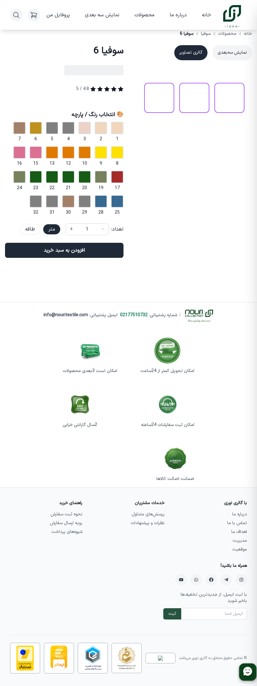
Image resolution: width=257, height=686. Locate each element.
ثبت (172, 613)
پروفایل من (58, 15)
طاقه (30, 229)
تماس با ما (237, 523)
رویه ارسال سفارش (66, 523)
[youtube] (181, 579)
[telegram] (226, 579)
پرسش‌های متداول (148, 514)
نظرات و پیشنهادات (148, 523)
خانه (206, 15)
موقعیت (239, 549)
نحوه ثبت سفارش (66, 514)
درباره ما (178, 15)
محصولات (144, 15)
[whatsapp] (196, 579)
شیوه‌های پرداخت (66, 532)
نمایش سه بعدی (102, 15)
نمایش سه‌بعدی (232, 52)
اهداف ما (239, 532)
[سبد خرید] (34, 15)
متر (51, 229)
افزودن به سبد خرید (64, 250)
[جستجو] (16, 15)
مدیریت (240, 540)
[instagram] (241, 579)
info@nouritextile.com (66, 315)
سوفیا (206, 34)
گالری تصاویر (190, 52)
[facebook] (211, 579)
